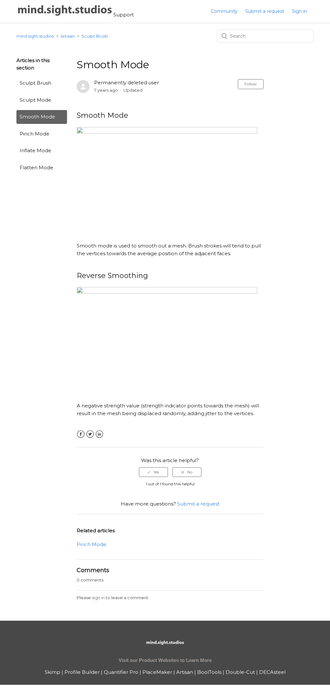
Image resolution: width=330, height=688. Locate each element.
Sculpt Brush (95, 36)
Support (123, 15)
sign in (98, 597)
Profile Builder (82, 672)
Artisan (68, 36)
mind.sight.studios (35, 36)
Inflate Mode (35, 150)
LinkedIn (99, 434)
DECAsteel (272, 672)
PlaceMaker (157, 672)
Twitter (90, 434)
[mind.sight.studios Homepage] (165, 648)
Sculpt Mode (35, 100)
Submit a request (264, 11)
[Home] (64, 15)
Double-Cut (240, 672)
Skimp (52, 672)
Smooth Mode (37, 117)
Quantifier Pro (121, 672)
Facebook (81, 434)
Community (224, 11)
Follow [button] (251, 83)
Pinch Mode (34, 134)
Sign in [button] (299, 11)
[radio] (153, 472)
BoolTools (209, 672)
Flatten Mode (36, 167)
